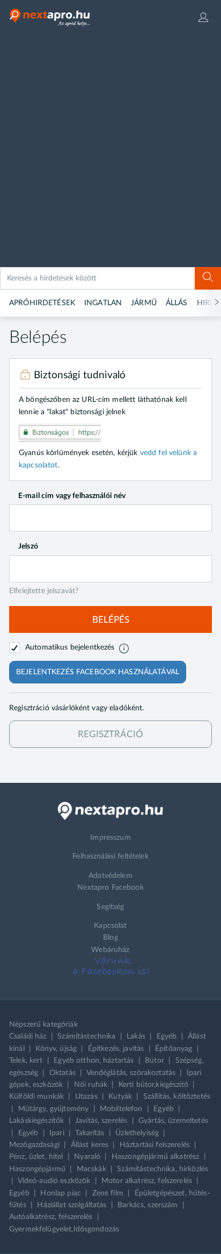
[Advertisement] (110, 151)
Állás (177, 303)
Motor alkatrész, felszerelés (146, 1181)
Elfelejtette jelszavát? (43, 591)
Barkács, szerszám (147, 1205)
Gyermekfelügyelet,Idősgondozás (64, 1229)
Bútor (154, 1060)
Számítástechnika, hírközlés (162, 1169)
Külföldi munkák (36, 1096)
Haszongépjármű (37, 1169)
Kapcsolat (110, 925)
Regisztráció (110, 734)
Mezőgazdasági (34, 1145)
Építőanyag (173, 1049)
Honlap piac (60, 1193)
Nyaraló (87, 1157)
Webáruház (110, 950)
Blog (110, 937)
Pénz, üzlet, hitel (36, 1157)
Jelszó (28, 546)
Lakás (136, 1036)
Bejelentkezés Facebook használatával (97, 672)
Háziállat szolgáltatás (71, 1205)
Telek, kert (26, 1060)
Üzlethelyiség (137, 1133)
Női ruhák (90, 1085)
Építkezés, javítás (116, 1049)
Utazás (86, 1096)
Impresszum (110, 837)
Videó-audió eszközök (54, 1181)
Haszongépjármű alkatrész (155, 1157)
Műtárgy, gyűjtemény (53, 1109)
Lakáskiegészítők (36, 1121)
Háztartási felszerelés (155, 1145)
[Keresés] (208, 278)
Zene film (107, 1193)
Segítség (110, 907)
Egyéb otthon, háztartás (94, 1060)
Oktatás (62, 1073)
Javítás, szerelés (101, 1121)
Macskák (91, 1169)
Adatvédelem (110, 876)
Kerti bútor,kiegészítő (153, 1085)
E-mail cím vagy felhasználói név (72, 496)
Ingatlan (103, 303)
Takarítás (89, 1133)
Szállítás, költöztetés (176, 1096)
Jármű (144, 303)
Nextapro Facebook (110, 887)
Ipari (56, 1133)
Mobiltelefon (121, 1109)
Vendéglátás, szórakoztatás (131, 1073)
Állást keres (90, 1145)
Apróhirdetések (42, 303)
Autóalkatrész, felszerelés (51, 1217)
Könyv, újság (56, 1049)
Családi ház (28, 1036)
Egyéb (167, 1036)
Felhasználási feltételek (110, 856)
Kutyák (120, 1096)
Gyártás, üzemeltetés (173, 1121)
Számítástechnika (86, 1036)
